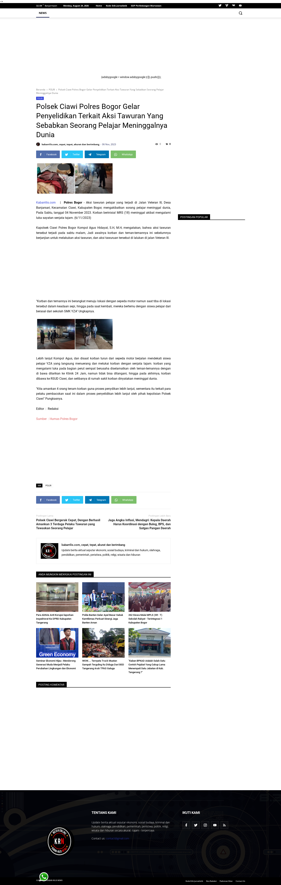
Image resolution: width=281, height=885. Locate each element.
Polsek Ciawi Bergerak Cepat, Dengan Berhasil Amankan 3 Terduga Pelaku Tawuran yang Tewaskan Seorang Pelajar (68, 524)
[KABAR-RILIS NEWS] (60, 841)
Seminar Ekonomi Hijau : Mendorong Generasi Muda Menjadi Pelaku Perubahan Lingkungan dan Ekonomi (56, 664)
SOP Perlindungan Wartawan (146, 5)
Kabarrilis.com (46, 202)
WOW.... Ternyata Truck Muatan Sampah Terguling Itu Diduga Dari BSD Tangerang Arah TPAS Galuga (103, 664)
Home (99, 5)
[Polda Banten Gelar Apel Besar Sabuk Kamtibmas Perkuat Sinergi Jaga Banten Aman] (103, 597)
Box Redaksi (211, 881)
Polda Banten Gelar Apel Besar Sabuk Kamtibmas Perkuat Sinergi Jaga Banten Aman (102, 619)
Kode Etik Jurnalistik (116, 5)
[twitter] (220, 5)
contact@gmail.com (117, 838)
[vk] (233, 5)
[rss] (224, 825)
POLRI (40, 98)
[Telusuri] (240, 13)
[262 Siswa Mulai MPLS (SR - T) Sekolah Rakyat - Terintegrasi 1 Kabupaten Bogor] (149, 597)
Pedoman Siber (226, 881)
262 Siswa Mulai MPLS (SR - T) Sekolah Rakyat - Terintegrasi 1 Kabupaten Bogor (145, 619)
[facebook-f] (186, 825)
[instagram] (205, 825)
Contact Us (240, 881)
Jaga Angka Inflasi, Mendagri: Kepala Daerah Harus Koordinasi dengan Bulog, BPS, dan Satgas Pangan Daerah (139, 524)
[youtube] (240, 5)
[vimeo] (226, 5)
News (43, 13)
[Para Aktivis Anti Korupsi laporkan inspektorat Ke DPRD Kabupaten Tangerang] (57, 597)
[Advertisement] (170, 49)
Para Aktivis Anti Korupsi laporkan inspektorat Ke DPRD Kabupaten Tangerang (54, 619)
